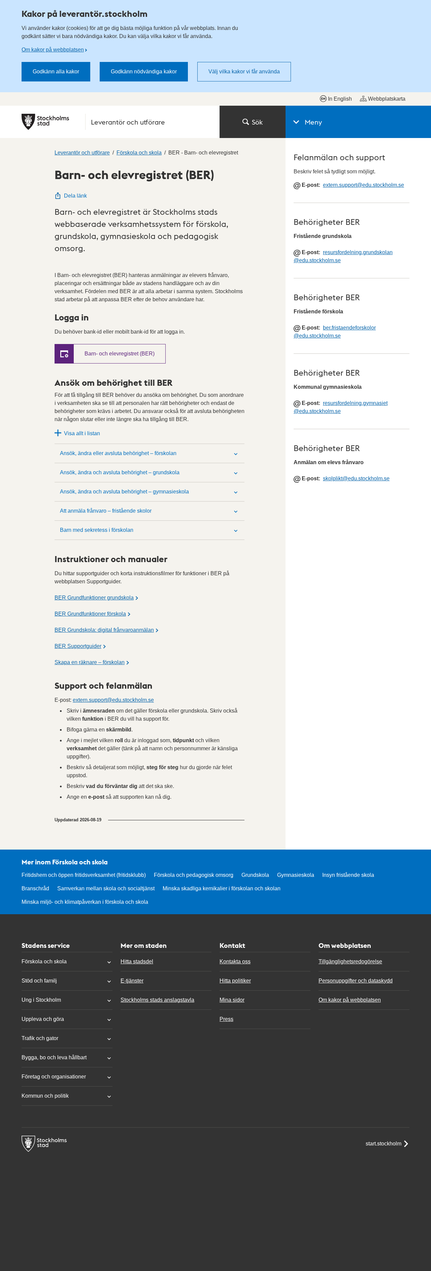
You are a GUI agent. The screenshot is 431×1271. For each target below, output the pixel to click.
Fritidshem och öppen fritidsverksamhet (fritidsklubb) (84, 875)
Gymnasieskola (295, 875)
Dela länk (75, 196)
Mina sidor (232, 1000)
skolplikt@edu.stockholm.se (356, 478)
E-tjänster (132, 981)
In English (340, 99)
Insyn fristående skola (348, 875)
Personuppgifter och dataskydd (356, 981)
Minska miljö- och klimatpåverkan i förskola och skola (85, 902)
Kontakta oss (235, 961)
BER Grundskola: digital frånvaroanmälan (104, 630)
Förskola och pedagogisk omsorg (193, 875)
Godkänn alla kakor (56, 71)
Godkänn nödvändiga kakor (144, 71)
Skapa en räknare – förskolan (90, 662)
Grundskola (255, 875)
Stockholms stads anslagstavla (157, 1000)
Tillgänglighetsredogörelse (350, 961)
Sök (257, 121)
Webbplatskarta (386, 99)
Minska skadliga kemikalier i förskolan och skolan (221, 888)
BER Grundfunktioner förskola (90, 614)
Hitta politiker (235, 981)
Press (226, 1019)
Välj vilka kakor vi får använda (244, 71)
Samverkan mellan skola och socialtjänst (106, 888)
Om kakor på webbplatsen (53, 50)
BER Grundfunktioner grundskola (94, 597)
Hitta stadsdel (137, 961)
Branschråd (35, 888)
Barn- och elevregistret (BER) (120, 353)
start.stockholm (383, 1143)
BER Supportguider (78, 646)
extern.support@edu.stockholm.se (113, 700)
